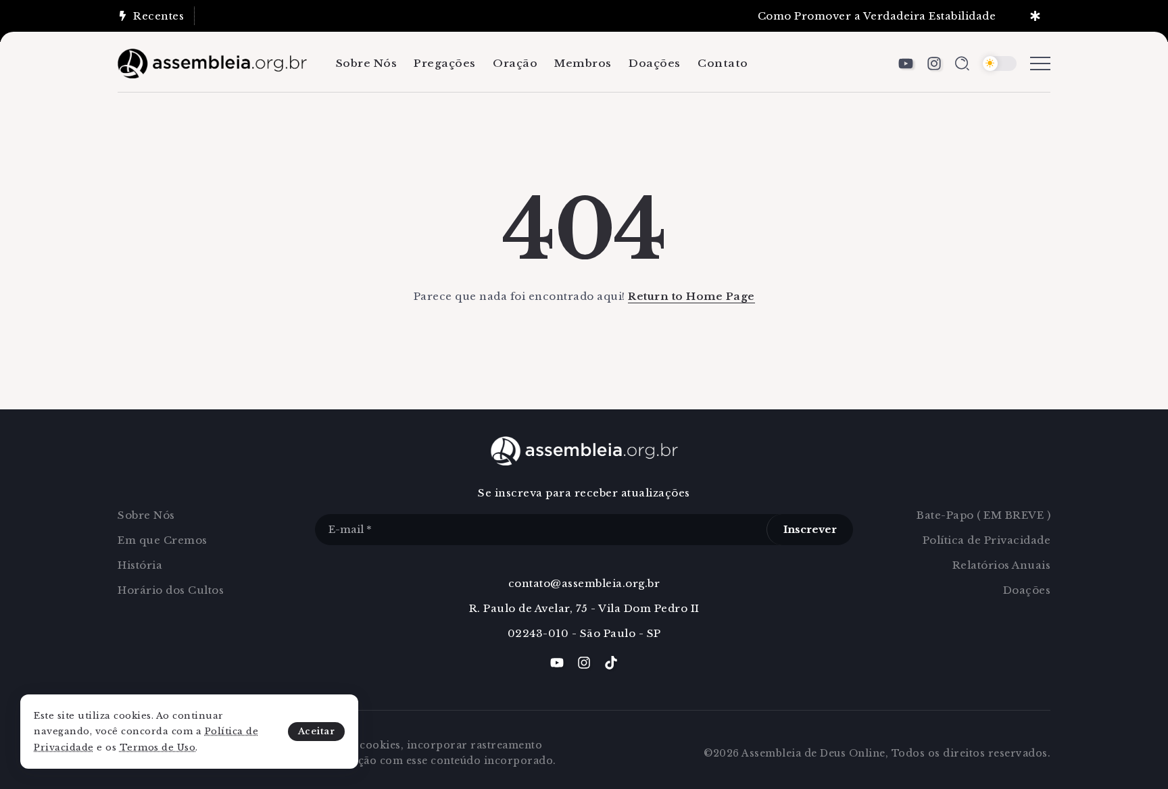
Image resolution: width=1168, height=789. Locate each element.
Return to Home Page (691, 296)
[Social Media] (905, 63)
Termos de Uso (158, 747)
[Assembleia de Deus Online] (212, 62)
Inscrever (810, 529)
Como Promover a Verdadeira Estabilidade (868, 15)
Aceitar (316, 731)
